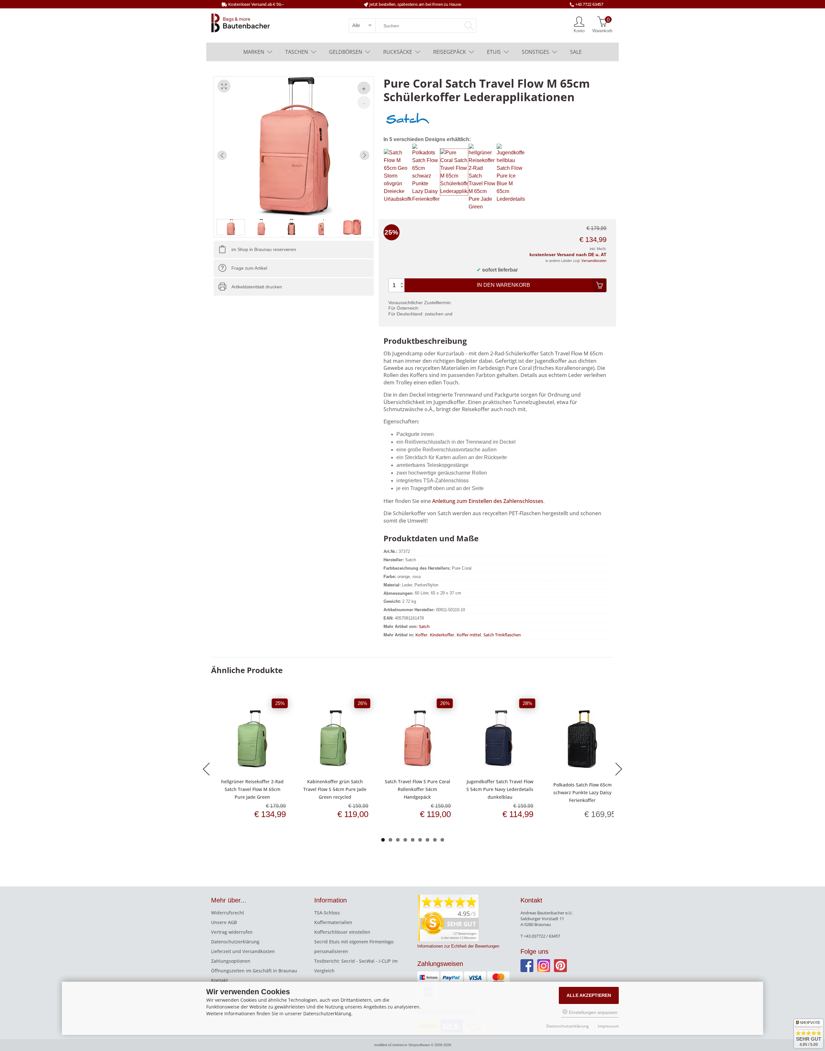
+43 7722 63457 (589, 4)
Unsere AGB (224, 922)
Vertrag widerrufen (232, 932)
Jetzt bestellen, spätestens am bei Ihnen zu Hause (415, 4)
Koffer (421, 635)
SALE (576, 51)
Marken (253, 51)
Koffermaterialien (333, 922)
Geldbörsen (345, 51)
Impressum (608, 1026)
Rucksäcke (397, 51)
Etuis (494, 51)
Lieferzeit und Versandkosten (243, 951)
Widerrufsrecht (227, 913)
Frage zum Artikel (249, 268)
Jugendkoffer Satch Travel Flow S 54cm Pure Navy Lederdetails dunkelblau (499, 789)
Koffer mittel (469, 635)
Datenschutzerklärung (235, 942)
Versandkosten (594, 260)
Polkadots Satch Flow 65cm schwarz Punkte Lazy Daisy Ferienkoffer (582, 792)
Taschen (296, 51)
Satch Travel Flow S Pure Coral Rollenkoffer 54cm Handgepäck (417, 789)
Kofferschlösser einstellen (342, 932)
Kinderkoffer (442, 635)
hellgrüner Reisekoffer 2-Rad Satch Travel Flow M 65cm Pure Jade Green (252, 789)
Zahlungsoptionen (230, 961)
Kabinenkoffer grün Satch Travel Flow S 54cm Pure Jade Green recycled (334, 789)
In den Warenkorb (503, 285)
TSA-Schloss (327, 913)
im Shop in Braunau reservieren (263, 249)
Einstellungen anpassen (592, 1012)
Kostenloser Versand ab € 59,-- (256, 4)
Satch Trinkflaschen (502, 635)
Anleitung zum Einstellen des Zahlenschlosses (487, 501)
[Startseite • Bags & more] (240, 22)
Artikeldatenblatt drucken (256, 286)
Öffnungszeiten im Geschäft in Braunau (254, 971)
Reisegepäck (449, 51)
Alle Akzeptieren (589, 995)
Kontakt (219, 980)
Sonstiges (535, 51)
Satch (424, 626)
